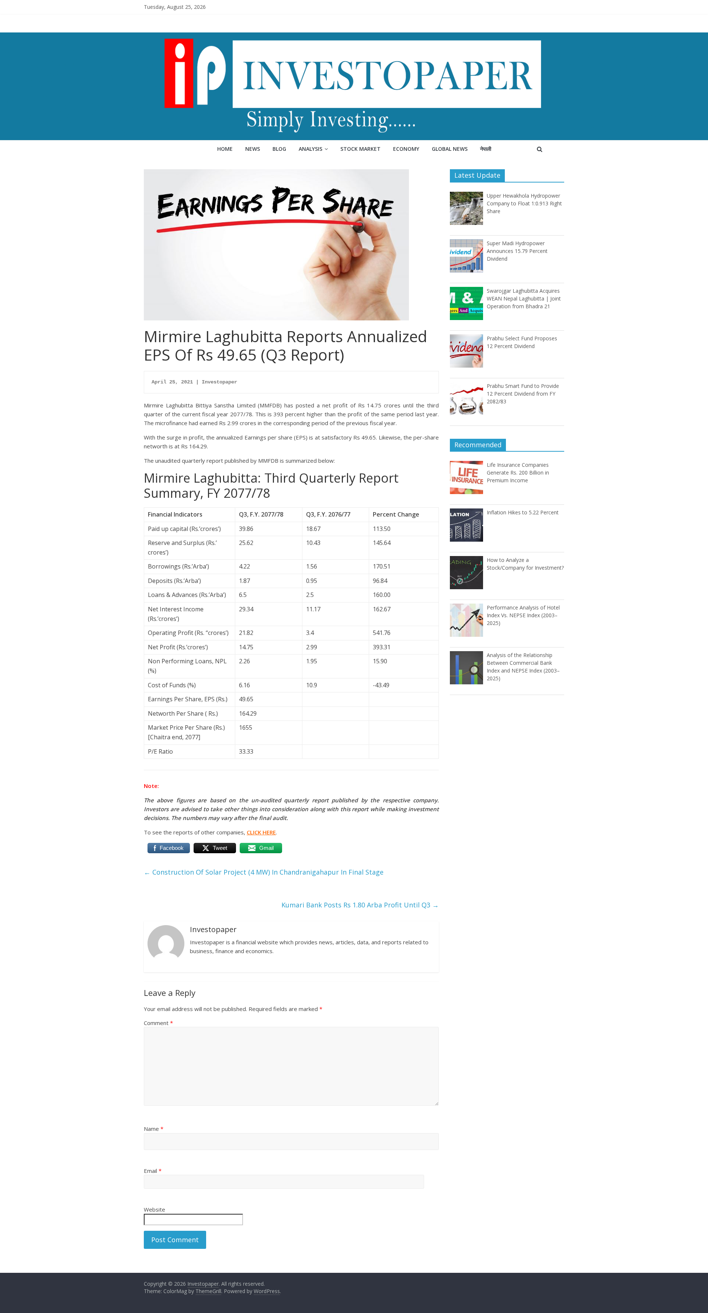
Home (225, 148)
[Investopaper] (354, 37)
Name (153, 1128)
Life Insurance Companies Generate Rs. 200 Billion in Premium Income (518, 472)
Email (153, 1170)
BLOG (279, 148)
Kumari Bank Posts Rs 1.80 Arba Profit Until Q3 (360, 904)
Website (154, 1209)
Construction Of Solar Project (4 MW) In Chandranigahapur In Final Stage (264, 872)
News (252, 148)
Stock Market (360, 148)
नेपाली (485, 148)
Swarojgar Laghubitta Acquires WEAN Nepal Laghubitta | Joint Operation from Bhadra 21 (524, 298)
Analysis (310, 148)
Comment (158, 1023)
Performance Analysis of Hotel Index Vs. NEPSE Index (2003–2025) (523, 615)
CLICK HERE (261, 832)
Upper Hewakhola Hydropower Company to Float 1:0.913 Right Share (524, 203)
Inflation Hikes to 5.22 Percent (523, 512)
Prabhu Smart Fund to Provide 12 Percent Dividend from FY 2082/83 (523, 393)
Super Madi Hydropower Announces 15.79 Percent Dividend (517, 251)
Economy (406, 148)
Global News (450, 148)
